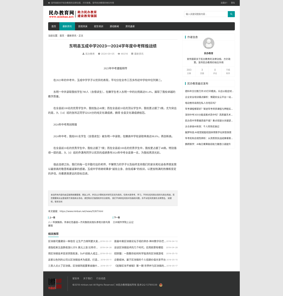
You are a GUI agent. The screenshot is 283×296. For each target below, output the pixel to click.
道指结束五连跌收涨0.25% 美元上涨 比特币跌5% (75, 247)
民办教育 (90, 53)
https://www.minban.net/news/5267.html (81, 211)
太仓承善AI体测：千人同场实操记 (202, 126)
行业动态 (100, 278)
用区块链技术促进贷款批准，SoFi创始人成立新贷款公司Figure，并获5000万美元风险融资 (98, 253)
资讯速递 (130, 26)
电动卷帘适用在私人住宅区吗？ (201, 102)
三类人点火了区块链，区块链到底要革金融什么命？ (76, 265)
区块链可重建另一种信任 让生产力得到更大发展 (74, 241)
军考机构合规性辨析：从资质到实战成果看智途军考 (211, 138)
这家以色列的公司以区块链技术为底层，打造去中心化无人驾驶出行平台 (87, 259)
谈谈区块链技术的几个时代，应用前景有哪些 (138, 247)
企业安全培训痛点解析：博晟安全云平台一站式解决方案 (213, 97)
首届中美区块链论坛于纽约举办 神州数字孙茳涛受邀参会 (145, 241)
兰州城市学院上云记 (123, 222)
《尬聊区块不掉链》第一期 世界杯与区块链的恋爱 (141, 265)
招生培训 (98, 26)
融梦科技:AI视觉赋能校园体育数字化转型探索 (208, 132)
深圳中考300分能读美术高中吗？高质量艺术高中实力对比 (215, 114)
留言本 (75, 278)
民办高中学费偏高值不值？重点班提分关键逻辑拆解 (211, 120)
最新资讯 (67, 26)
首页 (53, 26)
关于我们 (87, 278)
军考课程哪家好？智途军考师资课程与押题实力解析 (211, 108)
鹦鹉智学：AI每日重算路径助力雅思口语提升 (208, 144)
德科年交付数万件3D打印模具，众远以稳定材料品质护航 (214, 91)
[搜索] (231, 14)
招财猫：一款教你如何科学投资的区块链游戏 (138, 253)
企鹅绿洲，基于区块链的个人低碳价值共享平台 (140, 259)
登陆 (233, 3)
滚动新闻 (114, 26)
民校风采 (82, 26)
